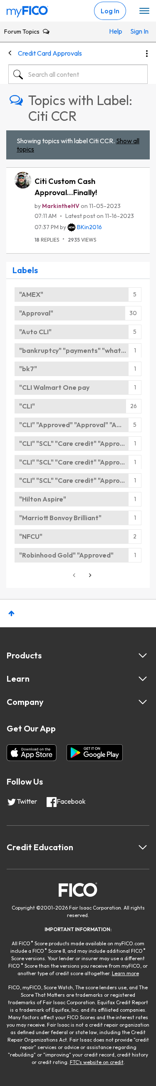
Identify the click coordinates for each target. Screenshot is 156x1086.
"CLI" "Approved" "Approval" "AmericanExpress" (80, 425)
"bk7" (28, 368)
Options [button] (147, 53)
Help (115, 31)
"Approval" (36, 313)
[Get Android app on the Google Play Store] (94, 753)
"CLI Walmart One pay (54, 387)
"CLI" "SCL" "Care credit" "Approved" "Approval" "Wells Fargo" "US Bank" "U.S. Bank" (80, 443)
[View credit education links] (142, 847)
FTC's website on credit (97, 1062)
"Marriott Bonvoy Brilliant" (60, 518)
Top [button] (11, 613)
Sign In (137, 31)
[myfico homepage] (27, 9)
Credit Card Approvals (50, 53)
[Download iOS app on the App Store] (31, 753)
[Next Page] (89, 575)
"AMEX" (31, 294)
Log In (110, 11)
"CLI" (27, 406)
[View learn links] (142, 678)
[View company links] (142, 702)
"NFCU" (30, 536)
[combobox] (78, 74)
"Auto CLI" (35, 332)
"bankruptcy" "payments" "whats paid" (80, 350)
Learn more (125, 973)
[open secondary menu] (144, 11)
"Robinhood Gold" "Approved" (66, 555)
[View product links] (142, 655)
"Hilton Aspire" (42, 499)
